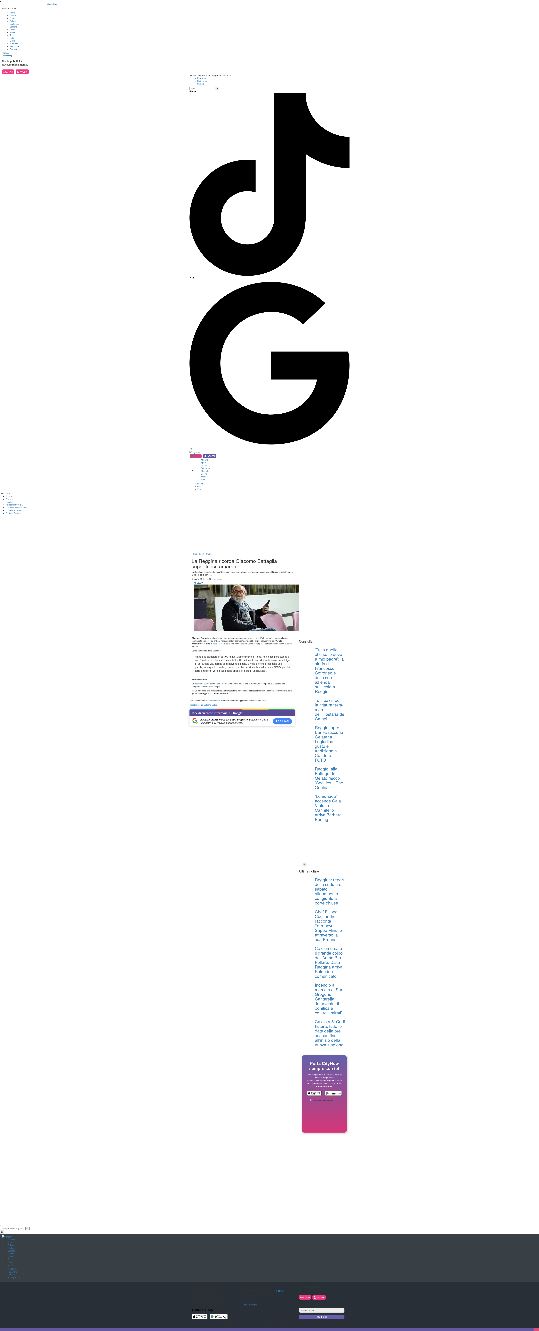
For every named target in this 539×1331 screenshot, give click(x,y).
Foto (12, 37)
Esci (536, 1329)
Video (12, 40)
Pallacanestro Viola (14, 504)
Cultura (13, 21)
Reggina (9, 501)
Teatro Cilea (218, 643)
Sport (12, 18)
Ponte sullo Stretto (14, 510)
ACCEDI (23, 71)
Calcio (209, 553)
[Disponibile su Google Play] (333, 1093)
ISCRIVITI (322, 1317)
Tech (12, 35)
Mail (246, 1304)
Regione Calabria (13, 513)
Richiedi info (279, 1290)
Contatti (13, 49)
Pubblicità (14, 43)
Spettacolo (14, 23)
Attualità (13, 15)
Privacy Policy (14, 1277)
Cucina (13, 29)
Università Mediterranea (16, 507)
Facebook (253, 1304)
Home (12, 12)
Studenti (13, 26)
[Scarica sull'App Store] (314, 1093)
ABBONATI (8, 71)
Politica (9, 496)
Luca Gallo (220, 683)
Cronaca (9, 499)
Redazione (14, 46)
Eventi (200, 483)
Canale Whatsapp (212, 700)
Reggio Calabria (204, 704)
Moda (12, 32)
